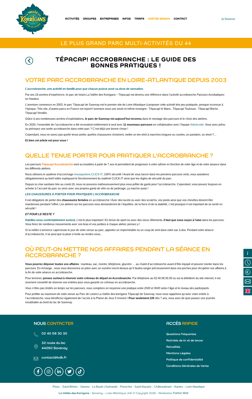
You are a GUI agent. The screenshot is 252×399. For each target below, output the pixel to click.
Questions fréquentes (181, 334)
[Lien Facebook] (38, 371)
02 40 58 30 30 (54, 333)
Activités (72, 19)
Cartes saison (159, 19)
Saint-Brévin (69, 386)
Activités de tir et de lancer (184, 340)
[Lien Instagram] (48, 371)
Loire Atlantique (195, 386)
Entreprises (109, 19)
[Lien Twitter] (69, 371)
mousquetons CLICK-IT (88, 174)
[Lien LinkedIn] (59, 371)
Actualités (173, 347)
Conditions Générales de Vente (187, 366)
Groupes (89, 19)
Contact (180, 19)
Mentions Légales (178, 353)
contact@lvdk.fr (54, 357)
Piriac (56, 386)
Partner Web (180, 393)
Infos (126, 19)
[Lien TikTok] (80, 371)
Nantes (178, 386)
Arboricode (197, 124)
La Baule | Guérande (104, 386)
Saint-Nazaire (143, 386)
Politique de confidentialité (184, 359)
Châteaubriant (162, 386)
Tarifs (139, 19)
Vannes (84, 386)
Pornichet (126, 386)
